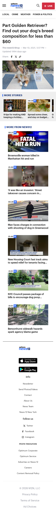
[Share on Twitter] (16, 57)
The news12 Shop (11, 48)
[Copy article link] (20, 57)
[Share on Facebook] (11, 57)
